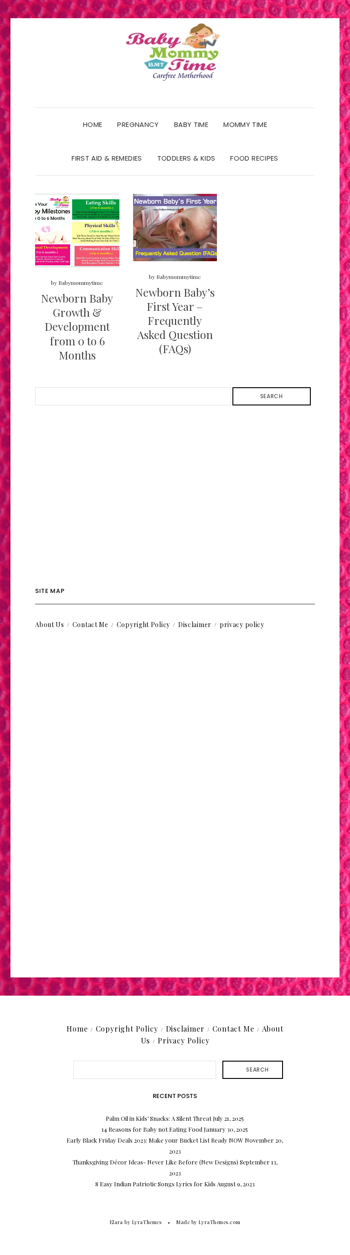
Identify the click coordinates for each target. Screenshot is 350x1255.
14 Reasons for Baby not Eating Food (152, 1129)
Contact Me (90, 624)
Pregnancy (138, 124)
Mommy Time (245, 124)
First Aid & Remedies (107, 158)
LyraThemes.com (219, 1222)
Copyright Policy (143, 624)
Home (93, 124)
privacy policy (242, 624)
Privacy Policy (183, 1040)
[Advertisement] (175, 496)
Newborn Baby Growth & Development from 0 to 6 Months (77, 326)
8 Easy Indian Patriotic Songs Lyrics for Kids (155, 1184)
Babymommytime (80, 282)
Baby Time (191, 124)
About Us (49, 624)
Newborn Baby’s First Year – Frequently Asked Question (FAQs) (175, 320)
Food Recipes (254, 158)
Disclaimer (194, 624)
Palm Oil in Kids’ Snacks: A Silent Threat (158, 1118)
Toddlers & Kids (186, 158)
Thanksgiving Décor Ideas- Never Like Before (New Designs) (155, 1162)
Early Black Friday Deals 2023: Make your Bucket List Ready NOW (155, 1140)
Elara (116, 1222)
